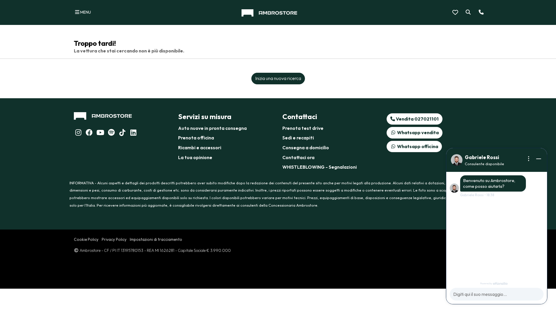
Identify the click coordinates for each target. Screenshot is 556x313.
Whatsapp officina (417, 146)
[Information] (529, 159)
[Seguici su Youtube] (100, 133)
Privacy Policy (114, 239)
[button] (466, 12)
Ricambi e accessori (199, 147)
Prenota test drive (302, 128)
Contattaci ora (298, 157)
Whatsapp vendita (417, 132)
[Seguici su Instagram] (78, 133)
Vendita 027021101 (417, 119)
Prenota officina (196, 138)
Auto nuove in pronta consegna (212, 128)
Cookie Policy (86, 239)
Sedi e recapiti (298, 138)
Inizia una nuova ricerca (278, 78)
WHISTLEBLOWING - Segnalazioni (319, 167)
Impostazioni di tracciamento (156, 239)
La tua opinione (195, 157)
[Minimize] (539, 159)
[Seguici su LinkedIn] (111, 133)
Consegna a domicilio (305, 147)
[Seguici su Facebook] (89, 133)
